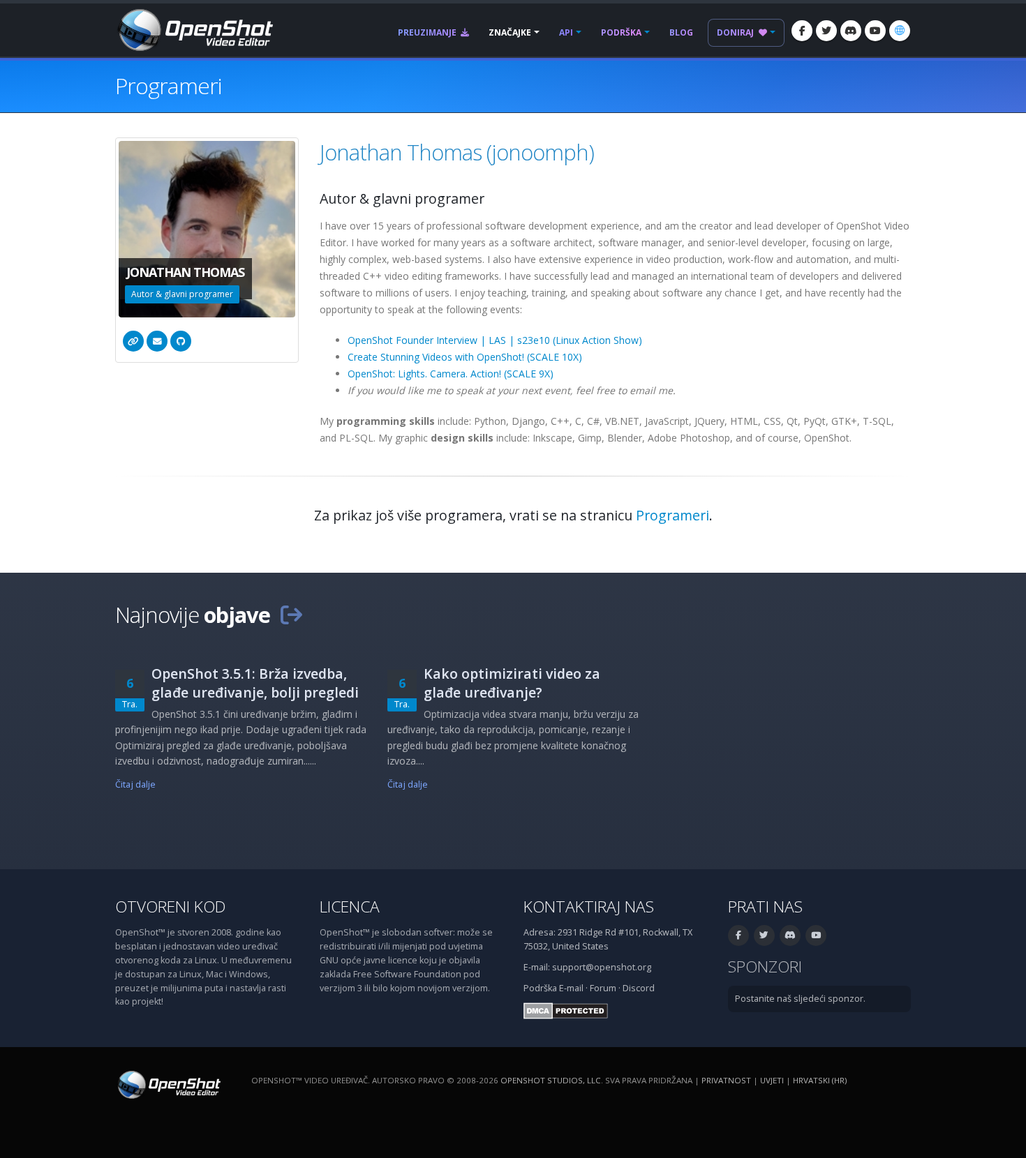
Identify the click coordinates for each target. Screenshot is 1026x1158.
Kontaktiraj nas (588, 906)
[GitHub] (180, 341)
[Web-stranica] (133, 341)
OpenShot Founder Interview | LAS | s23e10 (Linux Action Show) (495, 340)
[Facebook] (801, 30)
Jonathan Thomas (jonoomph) (457, 152)
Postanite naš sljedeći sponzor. (800, 999)
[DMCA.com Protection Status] (565, 1010)
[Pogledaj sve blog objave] (291, 614)
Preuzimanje (428, 32)
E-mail (571, 988)
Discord (639, 988)
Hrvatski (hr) (820, 1080)
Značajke (510, 32)
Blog (681, 32)
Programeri (672, 515)
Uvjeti (772, 1080)
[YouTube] (875, 30)
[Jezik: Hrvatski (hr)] (899, 30)
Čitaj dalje (135, 784)
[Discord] (850, 30)
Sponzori (765, 966)
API (566, 32)
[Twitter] (826, 30)
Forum (603, 988)
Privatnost (726, 1080)
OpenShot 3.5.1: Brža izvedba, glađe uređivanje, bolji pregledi (255, 683)
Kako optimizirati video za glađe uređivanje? (512, 683)
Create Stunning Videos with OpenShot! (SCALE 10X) (465, 356)
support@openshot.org (601, 967)
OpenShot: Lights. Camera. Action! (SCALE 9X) (450, 373)
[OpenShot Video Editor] (194, 29)
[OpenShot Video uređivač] (168, 1084)
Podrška (621, 32)
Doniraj (736, 32)
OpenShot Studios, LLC (550, 1080)
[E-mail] (157, 341)
